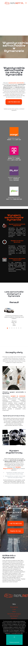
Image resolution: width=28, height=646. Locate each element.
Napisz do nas (15, 531)
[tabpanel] (14, 313)
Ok (14, 637)
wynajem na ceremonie (18, 396)
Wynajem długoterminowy (12, 467)
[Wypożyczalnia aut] (14, 3)
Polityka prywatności (14, 642)
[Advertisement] (14, 21)
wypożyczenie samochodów (16, 82)
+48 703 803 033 (14, 102)
